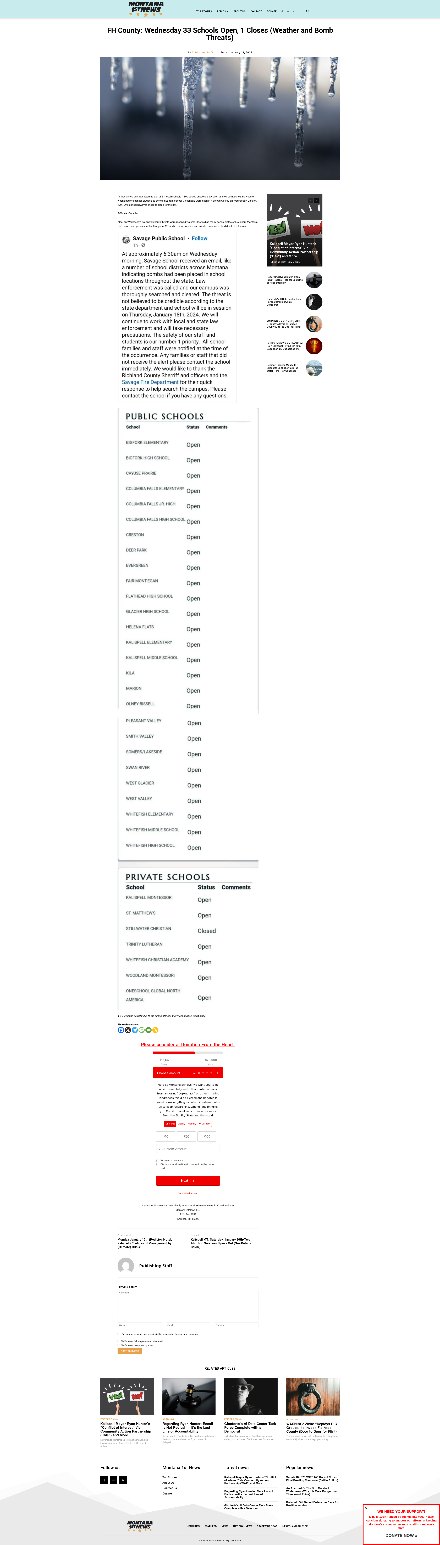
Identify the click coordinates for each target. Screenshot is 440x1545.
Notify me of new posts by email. (137, 1345)
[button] (308, 11)
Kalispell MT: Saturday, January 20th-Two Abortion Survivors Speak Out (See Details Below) (221, 1243)
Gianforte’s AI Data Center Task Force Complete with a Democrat (284, 302)
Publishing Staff (202, 52)
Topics (221, 11)
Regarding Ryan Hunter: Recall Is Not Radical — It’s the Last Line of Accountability (285, 280)
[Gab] (287, 11)
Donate (272, 11)
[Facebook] (282, 11)
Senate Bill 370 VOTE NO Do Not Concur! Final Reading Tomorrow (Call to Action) (312, 1478)
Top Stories (204, 11)
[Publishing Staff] (126, 1266)
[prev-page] (310, 200)
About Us (240, 11)
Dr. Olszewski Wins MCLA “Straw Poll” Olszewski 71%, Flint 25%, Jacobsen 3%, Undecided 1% (285, 346)
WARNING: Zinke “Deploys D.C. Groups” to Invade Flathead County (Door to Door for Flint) (284, 324)
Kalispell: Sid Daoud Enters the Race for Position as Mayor (312, 1503)
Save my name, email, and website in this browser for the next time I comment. (160, 1334)
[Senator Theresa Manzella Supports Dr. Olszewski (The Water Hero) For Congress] (314, 368)
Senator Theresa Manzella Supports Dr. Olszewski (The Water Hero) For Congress (282, 368)
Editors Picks (109, 1419)
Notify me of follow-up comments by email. (142, 1341)
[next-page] (316, 200)
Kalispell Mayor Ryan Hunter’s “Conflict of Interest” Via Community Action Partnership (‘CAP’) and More (294, 250)
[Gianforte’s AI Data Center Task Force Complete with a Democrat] (314, 302)
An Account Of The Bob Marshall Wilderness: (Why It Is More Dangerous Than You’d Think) (311, 1491)
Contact (256, 11)
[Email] (148, 1030)
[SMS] (142, 1030)
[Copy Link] (155, 1030)
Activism (168, 1419)
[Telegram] (135, 1030)
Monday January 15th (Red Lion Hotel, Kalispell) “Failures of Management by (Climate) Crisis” (145, 1243)
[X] (293, 11)
